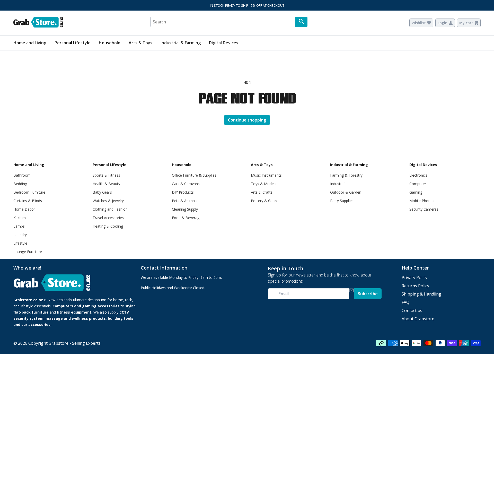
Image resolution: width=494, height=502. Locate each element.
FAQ (405, 302)
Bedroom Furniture (29, 192)
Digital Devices (223, 43)
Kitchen (19, 217)
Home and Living (29, 43)
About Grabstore (418, 319)
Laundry (20, 234)
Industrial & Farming (181, 43)
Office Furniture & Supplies (194, 175)
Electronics (418, 175)
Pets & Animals (184, 200)
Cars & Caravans (186, 183)
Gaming (415, 192)
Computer (417, 183)
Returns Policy (415, 286)
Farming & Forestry (346, 175)
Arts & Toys (140, 43)
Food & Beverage (186, 217)
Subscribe (368, 294)
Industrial (337, 183)
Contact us (412, 310)
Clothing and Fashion (110, 209)
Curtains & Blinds (27, 200)
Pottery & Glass (264, 200)
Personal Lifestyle (73, 43)
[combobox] (223, 22)
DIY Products (183, 192)
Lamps (19, 226)
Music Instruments (266, 175)
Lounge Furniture (27, 251)
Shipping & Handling (421, 294)
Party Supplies (342, 200)
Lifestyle (20, 243)
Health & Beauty (106, 183)
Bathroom (22, 175)
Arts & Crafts (261, 192)
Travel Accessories (108, 217)
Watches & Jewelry (108, 200)
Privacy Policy (414, 277)
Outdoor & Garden (345, 192)
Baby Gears (102, 192)
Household (109, 43)
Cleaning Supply (185, 209)
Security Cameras (423, 209)
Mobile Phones (421, 200)
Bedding (20, 183)
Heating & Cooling (108, 226)
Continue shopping (247, 120)
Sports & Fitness (106, 175)
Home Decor (24, 209)
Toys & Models (263, 183)
